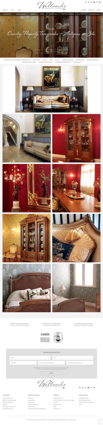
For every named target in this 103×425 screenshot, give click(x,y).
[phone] (85, 2)
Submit (51, 373)
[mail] (88, 2)
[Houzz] (100, 2)
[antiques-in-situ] (51, 2)
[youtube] (94, 2)
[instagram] (91, 2)
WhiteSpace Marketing (61, 419)
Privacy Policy (73, 419)
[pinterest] (97, 2)
